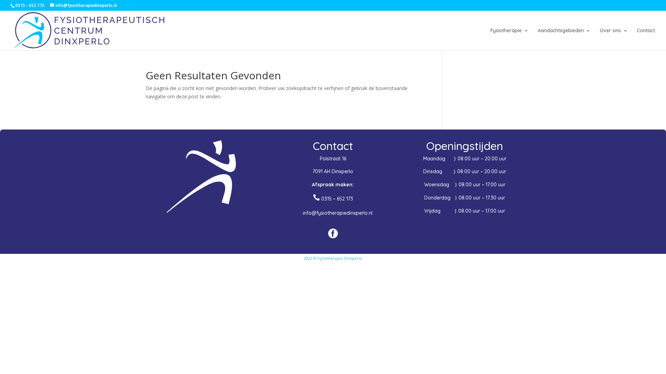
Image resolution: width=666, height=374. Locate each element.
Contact (646, 31)
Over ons (610, 31)
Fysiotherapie (506, 31)
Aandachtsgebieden (561, 31)
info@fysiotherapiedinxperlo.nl (338, 213)
